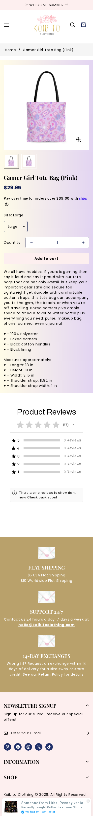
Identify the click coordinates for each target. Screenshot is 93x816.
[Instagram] (28, 747)
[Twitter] (38, 747)
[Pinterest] (7, 747)
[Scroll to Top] (84, 790)
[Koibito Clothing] (46, 25)
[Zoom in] (78, 140)
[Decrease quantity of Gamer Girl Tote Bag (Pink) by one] (31, 242)
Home (10, 49)
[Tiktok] (49, 747)
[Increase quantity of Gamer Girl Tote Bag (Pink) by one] (83, 242)
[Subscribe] (83, 733)
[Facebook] (18, 747)
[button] (83, 24)
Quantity (12, 242)
